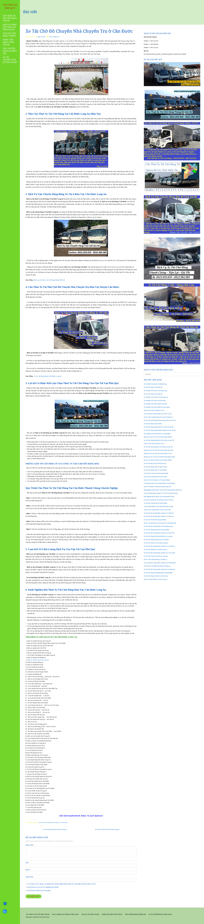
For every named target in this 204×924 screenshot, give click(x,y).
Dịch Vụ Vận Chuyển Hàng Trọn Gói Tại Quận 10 (158, 417)
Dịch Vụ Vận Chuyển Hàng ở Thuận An (155, 559)
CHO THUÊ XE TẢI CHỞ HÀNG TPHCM (10, 18)
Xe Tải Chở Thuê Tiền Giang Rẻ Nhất (155, 520)
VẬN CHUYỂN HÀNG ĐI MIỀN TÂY (10, 51)
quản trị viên (41, 36)
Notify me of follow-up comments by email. (43, 887)
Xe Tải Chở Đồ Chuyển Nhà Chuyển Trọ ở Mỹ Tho (159, 513)
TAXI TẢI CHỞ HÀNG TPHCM (9, 34)
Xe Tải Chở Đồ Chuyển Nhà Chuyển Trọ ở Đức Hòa (159, 533)
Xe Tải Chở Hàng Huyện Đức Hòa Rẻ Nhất (156, 529)
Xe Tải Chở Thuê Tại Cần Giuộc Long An (156, 543)
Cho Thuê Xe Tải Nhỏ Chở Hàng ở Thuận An (157, 566)
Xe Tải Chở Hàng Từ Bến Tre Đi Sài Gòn (156, 576)
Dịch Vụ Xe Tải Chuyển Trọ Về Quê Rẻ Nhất (157, 480)
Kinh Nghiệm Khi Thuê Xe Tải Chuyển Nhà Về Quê (159, 496)
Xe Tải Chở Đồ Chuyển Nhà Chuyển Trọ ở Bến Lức (159, 516)
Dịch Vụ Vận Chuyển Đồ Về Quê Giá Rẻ (155, 476)
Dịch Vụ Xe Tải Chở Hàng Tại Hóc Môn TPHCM (158, 460)
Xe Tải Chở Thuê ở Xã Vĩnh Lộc (153, 394)
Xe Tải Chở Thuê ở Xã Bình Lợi (153, 387)
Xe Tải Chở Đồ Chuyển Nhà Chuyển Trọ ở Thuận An (159, 569)
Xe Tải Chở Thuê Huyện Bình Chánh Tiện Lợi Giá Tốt (160, 420)
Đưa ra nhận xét (54, 36)
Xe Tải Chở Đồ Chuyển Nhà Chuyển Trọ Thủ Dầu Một (160, 563)
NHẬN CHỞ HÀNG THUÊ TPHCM (8, 42)
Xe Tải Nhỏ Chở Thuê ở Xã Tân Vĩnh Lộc (156, 397)
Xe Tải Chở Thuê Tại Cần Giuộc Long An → (108, 829)
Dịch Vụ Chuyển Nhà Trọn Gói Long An (155, 579)
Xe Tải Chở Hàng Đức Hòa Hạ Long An (155, 549)
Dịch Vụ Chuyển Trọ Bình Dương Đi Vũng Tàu (157, 486)
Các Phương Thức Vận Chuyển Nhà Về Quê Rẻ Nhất (159, 483)
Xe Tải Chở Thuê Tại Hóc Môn (153, 424)
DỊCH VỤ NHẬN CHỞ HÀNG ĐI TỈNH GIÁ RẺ (10, 27)
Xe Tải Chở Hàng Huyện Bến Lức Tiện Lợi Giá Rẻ (158, 427)
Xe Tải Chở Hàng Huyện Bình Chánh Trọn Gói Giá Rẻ (160, 430)
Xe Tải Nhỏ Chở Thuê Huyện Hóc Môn (155, 404)
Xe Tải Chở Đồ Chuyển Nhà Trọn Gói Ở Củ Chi (157, 414)
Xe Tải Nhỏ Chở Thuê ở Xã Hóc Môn (155, 400)
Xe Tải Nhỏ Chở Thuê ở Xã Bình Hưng (155, 384)
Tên (27, 863)
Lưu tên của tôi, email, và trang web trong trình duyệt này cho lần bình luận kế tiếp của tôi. (62, 884)
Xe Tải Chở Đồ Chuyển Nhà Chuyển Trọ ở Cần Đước (53, 822)
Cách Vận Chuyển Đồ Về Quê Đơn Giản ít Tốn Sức (159, 500)
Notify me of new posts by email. (39, 890)
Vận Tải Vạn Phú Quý (10, 6)
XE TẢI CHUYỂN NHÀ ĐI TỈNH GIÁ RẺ (10, 59)
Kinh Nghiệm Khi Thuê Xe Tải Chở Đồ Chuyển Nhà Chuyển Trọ (163, 490)
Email (28, 870)
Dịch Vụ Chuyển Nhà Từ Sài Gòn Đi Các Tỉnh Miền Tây (160, 523)
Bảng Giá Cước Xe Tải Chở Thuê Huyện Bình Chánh (159, 457)
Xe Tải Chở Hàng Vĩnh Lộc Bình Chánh (155, 467)
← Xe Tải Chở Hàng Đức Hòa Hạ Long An (54, 829)
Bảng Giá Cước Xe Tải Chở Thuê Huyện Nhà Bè (158, 437)
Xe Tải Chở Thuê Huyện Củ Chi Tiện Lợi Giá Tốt (158, 447)
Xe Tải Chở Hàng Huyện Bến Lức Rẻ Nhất (156, 539)
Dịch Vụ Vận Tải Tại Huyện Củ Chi (154, 410)
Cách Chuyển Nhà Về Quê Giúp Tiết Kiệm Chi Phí (158, 506)
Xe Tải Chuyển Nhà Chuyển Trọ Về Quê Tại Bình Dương (160, 493)
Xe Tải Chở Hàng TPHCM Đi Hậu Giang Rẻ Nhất (158, 573)
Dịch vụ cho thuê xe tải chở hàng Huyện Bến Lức (49, 280)
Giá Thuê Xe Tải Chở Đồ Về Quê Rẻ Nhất (156, 473)
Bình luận (30, 845)
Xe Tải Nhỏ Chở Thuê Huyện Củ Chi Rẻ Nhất (157, 433)
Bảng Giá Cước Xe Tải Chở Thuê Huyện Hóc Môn (158, 450)
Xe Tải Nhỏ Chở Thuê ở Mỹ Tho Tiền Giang (157, 407)
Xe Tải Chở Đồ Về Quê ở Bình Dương (155, 463)
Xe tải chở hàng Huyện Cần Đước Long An (48, 376)
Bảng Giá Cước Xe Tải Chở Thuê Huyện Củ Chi (158, 453)
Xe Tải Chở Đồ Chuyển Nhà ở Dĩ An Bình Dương (158, 526)
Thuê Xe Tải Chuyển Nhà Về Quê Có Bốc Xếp (157, 510)
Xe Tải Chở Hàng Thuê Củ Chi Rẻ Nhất (155, 470)
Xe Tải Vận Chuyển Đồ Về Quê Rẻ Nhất (155, 503)
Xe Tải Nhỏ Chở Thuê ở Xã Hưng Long (155, 390)
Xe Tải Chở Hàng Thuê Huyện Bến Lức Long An (158, 536)
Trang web (29, 877)
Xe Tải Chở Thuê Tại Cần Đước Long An (156, 556)
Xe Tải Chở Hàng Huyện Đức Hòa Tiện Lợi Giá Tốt (159, 440)
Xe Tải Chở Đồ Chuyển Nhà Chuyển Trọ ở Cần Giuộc (159, 553)
